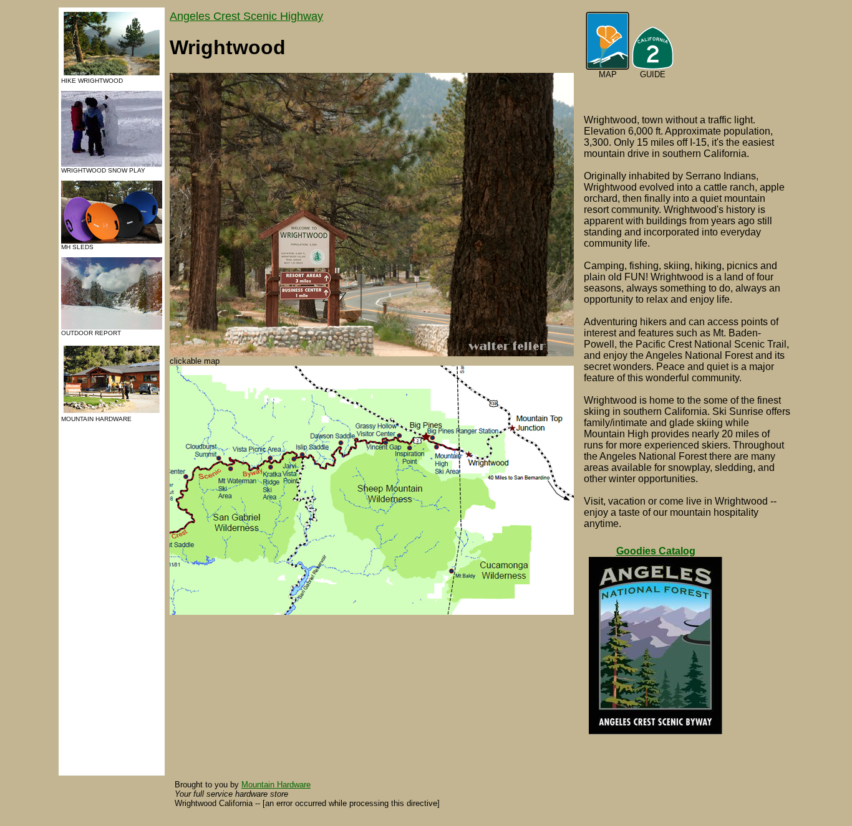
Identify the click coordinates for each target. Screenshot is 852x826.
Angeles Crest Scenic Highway (246, 16)
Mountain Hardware (276, 784)
